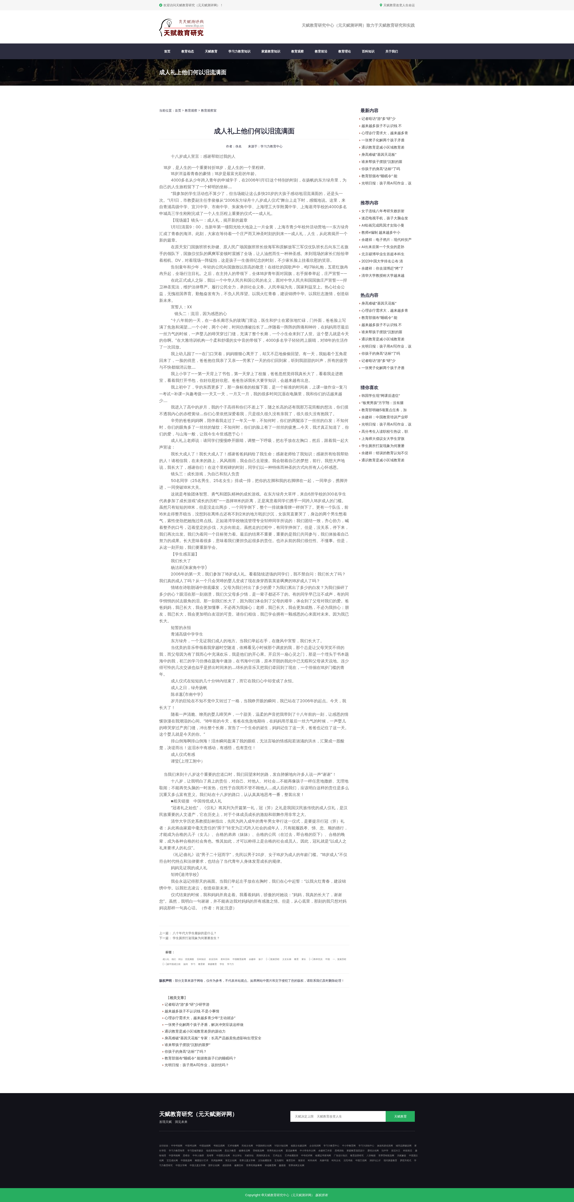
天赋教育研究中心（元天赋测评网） (289, 1195)
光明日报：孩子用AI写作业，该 (386, 183)
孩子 (261, 959)
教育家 (201, 964)
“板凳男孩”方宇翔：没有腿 (382, 402)
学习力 (230, 964)
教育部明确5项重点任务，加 (384, 410)
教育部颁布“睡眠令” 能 (379, 176)
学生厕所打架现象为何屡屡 (382, 445)
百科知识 (368, 51)
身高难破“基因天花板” (378, 154)
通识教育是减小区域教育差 (382, 147)
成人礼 (166, 959)
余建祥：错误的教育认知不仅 (384, 453)
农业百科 (213, 959)
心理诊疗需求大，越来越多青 (384, 133)
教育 (296, 959)
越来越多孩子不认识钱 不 (381, 125)
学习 (193, 964)
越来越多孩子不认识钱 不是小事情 (192, 1011)
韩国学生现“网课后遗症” (380, 395)
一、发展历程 (339, 959)
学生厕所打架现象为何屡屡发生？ (196, 938)
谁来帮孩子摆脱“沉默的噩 (381, 161)
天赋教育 (211, 51)
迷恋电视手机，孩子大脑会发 (384, 218)
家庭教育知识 (270, 51)
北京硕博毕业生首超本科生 (382, 254)
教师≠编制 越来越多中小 (380, 232)
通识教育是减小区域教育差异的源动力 (195, 1031)
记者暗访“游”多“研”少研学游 (187, 1004)
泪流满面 (189, 959)
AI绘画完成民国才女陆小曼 (382, 225)
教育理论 (344, 51)
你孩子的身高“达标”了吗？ (186, 1051)
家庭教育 (212, 964)
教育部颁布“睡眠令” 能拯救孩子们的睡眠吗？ (200, 1058)
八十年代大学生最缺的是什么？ (195, 933)
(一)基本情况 (315, 959)
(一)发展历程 (272, 959)
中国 (327, 959)
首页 (167, 51)
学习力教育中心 (272, 146)
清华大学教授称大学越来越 (382, 275)
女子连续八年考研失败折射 (382, 211)
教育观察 (297, 51)
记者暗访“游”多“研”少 (378, 118)
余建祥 (252, 959)
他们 (174, 959)
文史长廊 (286, 959)
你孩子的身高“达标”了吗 (380, 168)
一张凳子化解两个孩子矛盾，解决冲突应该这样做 (204, 1024)
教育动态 (187, 51)
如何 (185, 964)
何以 (180, 959)
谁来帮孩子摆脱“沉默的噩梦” (187, 1044)
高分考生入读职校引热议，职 (384, 431)
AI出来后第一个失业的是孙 (382, 246)
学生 (222, 964)
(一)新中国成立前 (171, 964)
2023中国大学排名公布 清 (382, 261)
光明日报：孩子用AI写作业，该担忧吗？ (197, 1065)
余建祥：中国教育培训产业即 (384, 417)
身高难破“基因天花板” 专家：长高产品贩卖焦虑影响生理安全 (213, 1038)
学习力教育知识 (239, 51)
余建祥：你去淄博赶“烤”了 (382, 268)
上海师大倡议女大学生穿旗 (382, 438)
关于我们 (391, 51)
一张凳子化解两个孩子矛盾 (382, 140)
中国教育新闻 (239, 959)
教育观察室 (209, 110)
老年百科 (225, 959)
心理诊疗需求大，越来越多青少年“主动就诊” (200, 1017)
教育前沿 (321, 51)
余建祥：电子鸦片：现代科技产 (386, 239)
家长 (304, 959)
